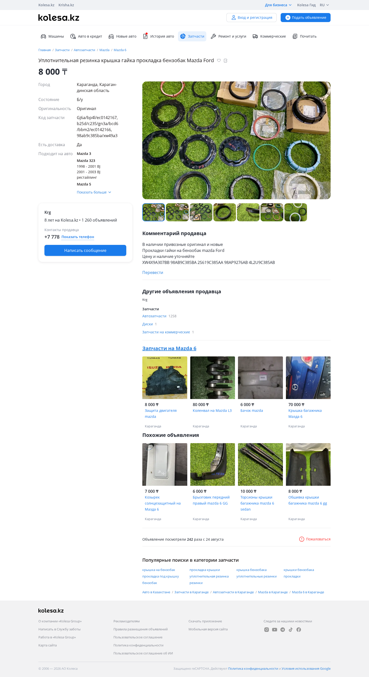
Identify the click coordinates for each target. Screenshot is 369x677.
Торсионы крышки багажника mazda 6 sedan (257, 503)
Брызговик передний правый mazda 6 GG (211, 500)
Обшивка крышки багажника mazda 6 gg (307, 500)
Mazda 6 (120, 50)
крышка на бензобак (158, 569)
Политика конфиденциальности (138, 645)
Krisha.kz (66, 5)
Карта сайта (47, 645)
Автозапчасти (85, 50)
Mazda (104, 50)
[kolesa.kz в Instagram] (267, 630)
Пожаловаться (318, 539)
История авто (162, 36)
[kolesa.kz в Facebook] (299, 630)
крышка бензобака (251, 569)
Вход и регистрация (255, 17)
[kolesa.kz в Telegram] (283, 630)
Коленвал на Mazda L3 (212, 410)
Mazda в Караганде (273, 592)
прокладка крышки (205, 569)
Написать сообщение (85, 250)
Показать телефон (78, 236)
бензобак (149, 583)
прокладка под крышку (160, 576)
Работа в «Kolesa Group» (57, 637)
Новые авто (126, 36)
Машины (56, 36)
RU (322, 5)
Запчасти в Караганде (191, 592)
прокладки (292, 576)
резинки (196, 583)
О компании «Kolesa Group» (60, 621)
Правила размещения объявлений (140, 629)
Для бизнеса (276, 5)
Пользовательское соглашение (137, 637)
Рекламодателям (126, 621)
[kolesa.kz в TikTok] (291, 630)
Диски (149, 324)
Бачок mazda (251, 410)
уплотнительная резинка (209, 576)
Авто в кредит (90, 36)
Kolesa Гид (306, 5)
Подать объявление (309, 17)
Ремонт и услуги (232, 36)
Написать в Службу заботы (59, 629)
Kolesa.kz (46, 5)
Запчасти (62, 50)
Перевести (152, 272)
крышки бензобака (299, 569)
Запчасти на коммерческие (168, 332)
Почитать (308, 36)
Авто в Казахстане (156, 592)
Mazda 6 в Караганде (308, 592)
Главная (44, 50)
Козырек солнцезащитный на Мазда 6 (163, 503)
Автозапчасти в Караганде (234, 592)
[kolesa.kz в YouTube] (275, 630)
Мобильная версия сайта (208, 629)
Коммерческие (273, 36)
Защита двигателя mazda (161, 413)
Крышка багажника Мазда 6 (305, 413)
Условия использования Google (306, 668)
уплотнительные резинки (256, 576)
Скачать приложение (205, 621)
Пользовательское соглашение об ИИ (143, 653)
